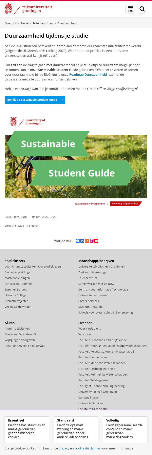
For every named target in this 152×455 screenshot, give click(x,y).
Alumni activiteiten (17, 328)
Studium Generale (90, 307)
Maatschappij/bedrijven (96, 261)
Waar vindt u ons (89, 328)
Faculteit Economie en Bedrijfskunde (102, 340)
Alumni (10, 323)
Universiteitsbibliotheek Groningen (101, 266)
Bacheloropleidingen (18, 272)
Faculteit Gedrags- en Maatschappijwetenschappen (112, 346)
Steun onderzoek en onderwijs (25, 346)
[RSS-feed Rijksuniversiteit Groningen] (87, 241)
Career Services (88, 301)
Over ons (11, 23)
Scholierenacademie (18, 284)
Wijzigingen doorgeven (20, 340)
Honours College (16, 295)
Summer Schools (16, 289)
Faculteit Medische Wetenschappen (102, 363)
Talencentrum (87, 278)
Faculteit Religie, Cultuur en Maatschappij (106, 351)
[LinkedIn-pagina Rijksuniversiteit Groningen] (82, 241)
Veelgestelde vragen (18, 307)
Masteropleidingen (17, 278)
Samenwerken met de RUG (96, 284)
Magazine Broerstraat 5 (20, 334)
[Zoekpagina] (142, 9)
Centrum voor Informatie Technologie (103, 289)
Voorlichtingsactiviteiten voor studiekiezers (33, 266)
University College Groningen (97, 392)
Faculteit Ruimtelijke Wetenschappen (103, 374)
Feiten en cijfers (43, 23)
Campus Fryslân (89, 397)
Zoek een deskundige (92, 272)
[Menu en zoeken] (130, 9)
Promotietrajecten (16, 301)
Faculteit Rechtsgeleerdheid (96, 369)
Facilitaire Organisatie (92, 409)
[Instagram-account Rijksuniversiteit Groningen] (91, 241)
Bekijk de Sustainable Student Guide (32, 99)
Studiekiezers (15, 261)
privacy (64, 448)
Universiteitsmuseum (92, 295)
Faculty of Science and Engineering (101, 386)
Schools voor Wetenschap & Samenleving (105, 312)
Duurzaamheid (67, 23)
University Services (90, 403)
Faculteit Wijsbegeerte (93, 380)
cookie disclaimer (88, 448)
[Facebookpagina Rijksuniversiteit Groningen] (78, 241)
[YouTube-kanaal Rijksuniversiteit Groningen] (96, 241)
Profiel (24, 23)
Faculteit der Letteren (92, 357)
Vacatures (84, 334)
